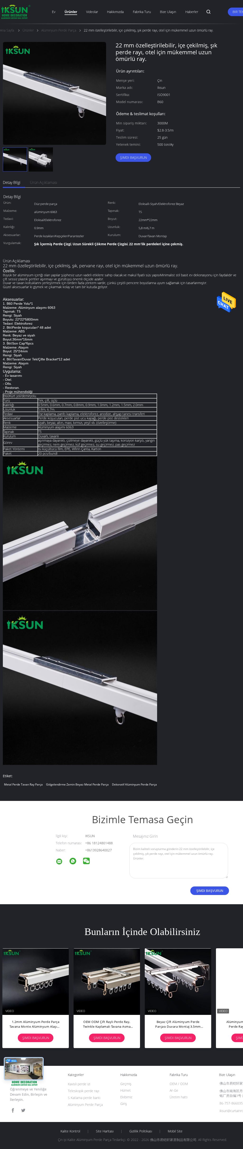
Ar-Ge (174, 1090)
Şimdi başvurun (133, 157)
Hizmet (125, 1090)
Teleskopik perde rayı (83, 1091)
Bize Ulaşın (168, 11)
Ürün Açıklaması (43, 182)
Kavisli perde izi (79, 1084)
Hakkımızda (115, 11)
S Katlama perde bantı (84, 1097)
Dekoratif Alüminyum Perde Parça (134, 784)
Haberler (191, 11)
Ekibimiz (126, 1097)
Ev (53, 11)
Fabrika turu (142, 11)
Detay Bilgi (11, 182)
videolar (92, 11)
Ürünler (71, 11)
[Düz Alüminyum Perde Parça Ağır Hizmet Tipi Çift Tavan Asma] (178, 981)
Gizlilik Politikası (140, 1131)
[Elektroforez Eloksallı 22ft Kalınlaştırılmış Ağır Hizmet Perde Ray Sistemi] (107, 981)
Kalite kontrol (70, 1131)
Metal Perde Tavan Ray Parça (23, 784)
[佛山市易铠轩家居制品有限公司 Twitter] (23, 1110)
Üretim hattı (178, 1097)
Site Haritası (105, 1131)
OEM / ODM (179, 1083)
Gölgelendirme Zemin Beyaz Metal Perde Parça (77, 784)
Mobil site (175, 1131)
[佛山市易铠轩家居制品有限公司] (62, 862)
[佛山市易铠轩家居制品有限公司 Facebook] (13, 1110)
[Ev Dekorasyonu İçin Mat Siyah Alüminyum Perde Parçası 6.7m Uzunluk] (35, 981)
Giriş (123, 1103)
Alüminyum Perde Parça (85, 1104)
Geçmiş (125, 1083)
